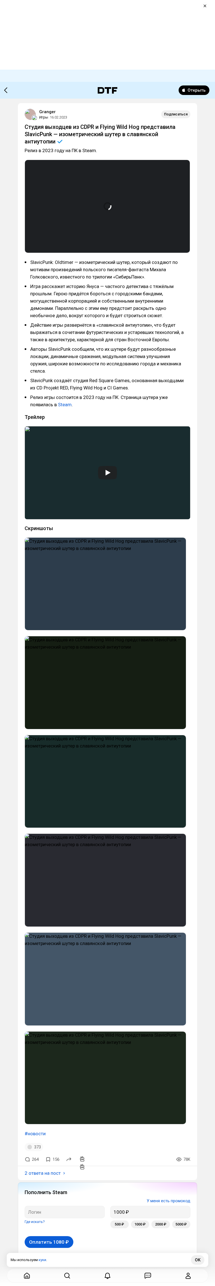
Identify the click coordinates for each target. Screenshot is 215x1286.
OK (197, 1259)
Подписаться (176, 114)
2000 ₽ (160, 1224)
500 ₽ (119, 1224)
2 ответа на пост (43, 1173)
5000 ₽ (181, 1224)
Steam (65, 404)
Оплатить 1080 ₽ (49, 1242)
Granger (47, 111)
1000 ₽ (140, 1224)
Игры (43, 117)
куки (42, 1260)
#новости (35, 1133)
